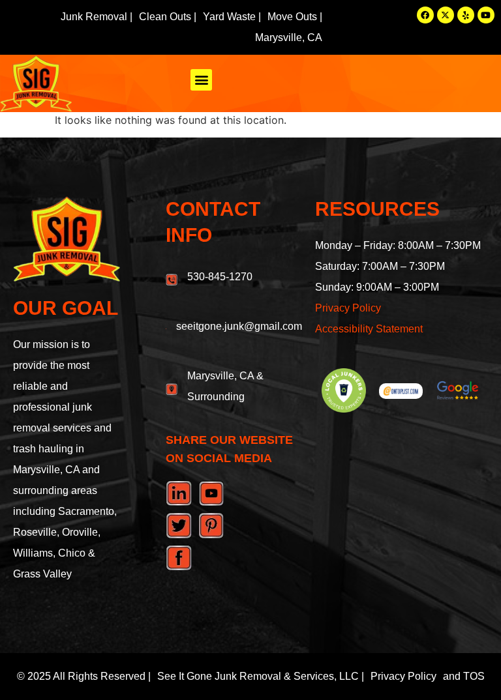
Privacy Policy (348, 308)
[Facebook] (425, 15)
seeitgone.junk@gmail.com (239, 326)
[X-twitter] (445, 15)
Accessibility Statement (369, 328)
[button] (201, 80)
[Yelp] (465, 15)
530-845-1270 (219, 276)
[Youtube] (486, 15)
